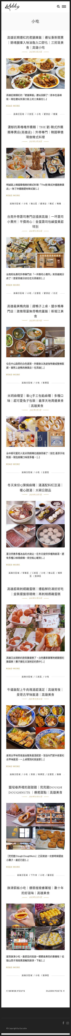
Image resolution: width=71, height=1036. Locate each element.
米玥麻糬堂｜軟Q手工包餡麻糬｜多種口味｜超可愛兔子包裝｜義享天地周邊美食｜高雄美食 (35, 401)
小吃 (39, 114)
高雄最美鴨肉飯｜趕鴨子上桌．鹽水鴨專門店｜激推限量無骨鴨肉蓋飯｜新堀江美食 (35, 311)
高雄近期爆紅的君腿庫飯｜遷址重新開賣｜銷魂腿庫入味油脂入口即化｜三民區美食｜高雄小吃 (35, 43)
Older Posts (54, 991)
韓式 (52, 204)
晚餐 (55, 114)
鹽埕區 (51, 875)
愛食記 (47, 114)
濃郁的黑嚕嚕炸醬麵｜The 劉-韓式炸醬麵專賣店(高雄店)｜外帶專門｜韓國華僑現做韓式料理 (36, 132)
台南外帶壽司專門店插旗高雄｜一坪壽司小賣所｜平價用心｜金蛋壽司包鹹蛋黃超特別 (35, 222)
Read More (13, 106)
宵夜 (33, 774)
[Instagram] (67, 1023)
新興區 (46, 383)
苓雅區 (25, 573)
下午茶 (34, 875)
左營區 (38, 293)
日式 (55, 293)
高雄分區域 (19, 114)
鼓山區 (34, 204)
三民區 (30, 114)
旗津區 (38, 576)
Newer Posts (17, 991)
